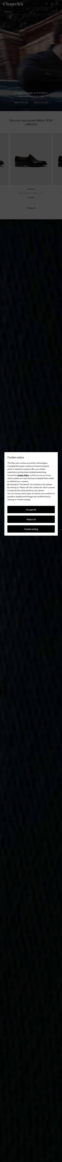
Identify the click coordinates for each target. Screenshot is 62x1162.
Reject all (31, 519)
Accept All (31, 509)
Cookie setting (31, 528)
